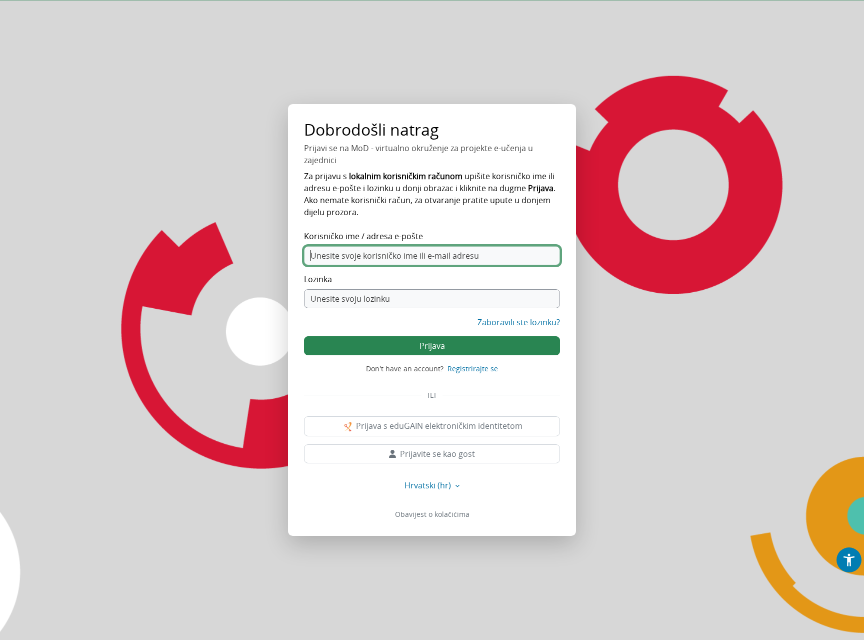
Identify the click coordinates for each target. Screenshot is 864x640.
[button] (849, 559)
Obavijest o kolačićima (432, 514)
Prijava (432, 345)
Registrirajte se (473, 368)
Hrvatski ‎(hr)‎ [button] (428, 485)
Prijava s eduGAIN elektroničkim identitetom (438, 425)
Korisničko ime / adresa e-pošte (363, 236)
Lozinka (318, 279)
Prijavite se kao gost (437, 453)
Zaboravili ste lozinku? (519, 322)
